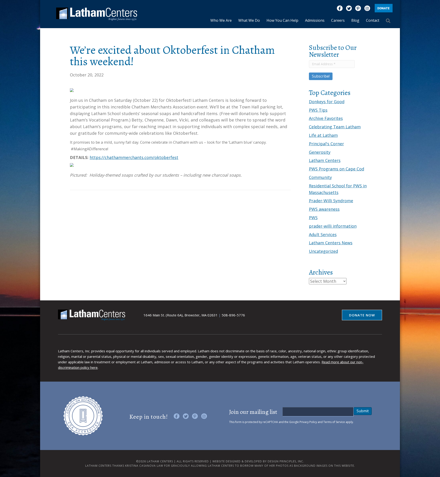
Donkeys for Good (326, 101)
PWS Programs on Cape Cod (336, 169)
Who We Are (221, 20)
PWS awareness (324, 209)
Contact (372, 20)
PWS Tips (318, 110)
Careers (338, 20)
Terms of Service (334, 422)
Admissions (314, 20)
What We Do (249, 20)
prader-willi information (333, 226)
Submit (363, 410)
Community (320, 177)
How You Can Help (282, 20)
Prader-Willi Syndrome (331, 200)
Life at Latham (323, 135)
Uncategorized (323, 251)
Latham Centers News (330, 242)
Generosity (319, 152)
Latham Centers (325, 160)
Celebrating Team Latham (335, 126)
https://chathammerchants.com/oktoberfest (134, 157)
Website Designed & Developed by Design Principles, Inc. (258, 461)
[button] (389, 20)
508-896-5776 (233, 315)
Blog (355, 20)
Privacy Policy (308, 422)
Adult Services (323, 234)
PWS (313, 217)
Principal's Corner (326, 143)
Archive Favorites (326, 118)
